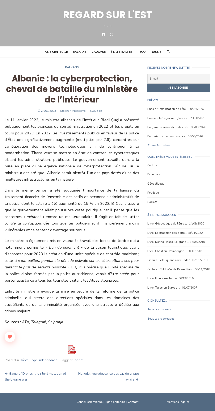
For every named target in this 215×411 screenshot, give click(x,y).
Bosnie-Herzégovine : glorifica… (168, 118)
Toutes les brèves (158, 145)
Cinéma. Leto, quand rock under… (169, 260)
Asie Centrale (56, 52)
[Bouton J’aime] (10, 337)
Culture (152, 165)
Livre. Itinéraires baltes (162, 278)
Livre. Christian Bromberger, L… (167, 251)
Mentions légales (178, 402)
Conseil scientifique (90, 402)
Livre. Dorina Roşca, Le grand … (168, 242)
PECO (142, 52)
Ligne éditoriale (115, 402)
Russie (156, 52)
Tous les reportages (160, 319)
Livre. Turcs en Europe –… (164, 288)
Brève (24, 360)
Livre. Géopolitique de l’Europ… (167, 224)
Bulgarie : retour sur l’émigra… (167, 136)
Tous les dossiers (159, 309)
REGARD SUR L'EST (107, 15)
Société (78, 360)
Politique (153, 193)
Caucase (99, 52)
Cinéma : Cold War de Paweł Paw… (170, 269)
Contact (133, 402)
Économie (153, 174)
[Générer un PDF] (72, 349)
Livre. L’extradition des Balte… (167, 233)
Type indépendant (43, 360)
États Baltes (121, 52)
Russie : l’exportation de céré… (167, 109)
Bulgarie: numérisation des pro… (168, 127)
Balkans (80, 52)
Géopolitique (155, 184)
